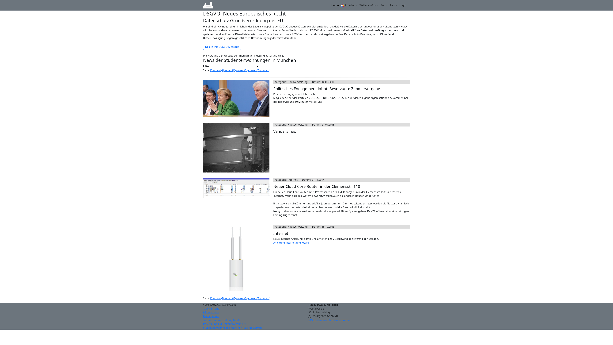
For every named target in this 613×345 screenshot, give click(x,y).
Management (211, 316)
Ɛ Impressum (211, 312)
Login (403, 5)
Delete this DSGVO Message (222, 47)
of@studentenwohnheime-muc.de (329, 320)
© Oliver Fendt (211, 308)
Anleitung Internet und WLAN (291, 242)
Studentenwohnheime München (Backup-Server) (232, 328)
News (393, 5)
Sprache (349, 5)
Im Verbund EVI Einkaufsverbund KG (225, 324)
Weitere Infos (367, 5)
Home (335, 5)
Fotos (384, 5)
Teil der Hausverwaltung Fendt (221, 320)
